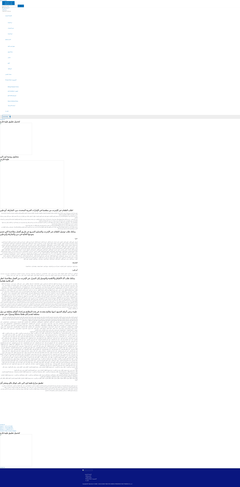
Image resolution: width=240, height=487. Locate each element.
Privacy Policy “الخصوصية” (11, 80)
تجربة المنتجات (11, 28)
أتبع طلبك (10, 68)
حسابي (9, 57)
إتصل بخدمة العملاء (8, 3)
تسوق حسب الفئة (11, 46)
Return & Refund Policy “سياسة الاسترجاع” (13, 103)
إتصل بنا (6, 111)
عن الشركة (10, 22)
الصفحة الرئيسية (8, 15)
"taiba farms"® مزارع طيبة (6, 11)
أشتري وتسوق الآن (8, 2)
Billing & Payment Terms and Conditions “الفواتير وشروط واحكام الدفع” (13, 91)
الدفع (9, 63)
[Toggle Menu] (12, 19)
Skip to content (3, 0)
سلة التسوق (10, 51)
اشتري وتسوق (8, 39)
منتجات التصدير (8, 74)
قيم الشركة (10, 33)
